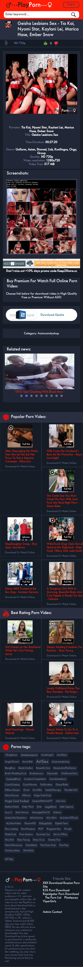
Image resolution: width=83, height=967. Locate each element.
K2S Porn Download (56, 890)
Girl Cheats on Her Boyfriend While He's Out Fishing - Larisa (22, 650)
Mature (57, 812)
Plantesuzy (71, 897)
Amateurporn (29, 755)
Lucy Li (8, 812)
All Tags (9, 859)
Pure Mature (26, 834)
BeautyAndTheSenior (65, 768)
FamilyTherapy (53, 790)
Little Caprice (66, 807)
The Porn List (53, 897)
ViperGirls (49, 901)
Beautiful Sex (43, 768)
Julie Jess (60, 801)
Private (67, 829)
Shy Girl (9, 840)
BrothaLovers (36, 773)
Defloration (46, 784)
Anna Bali (27, 762)
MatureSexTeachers (15, 818)
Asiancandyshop (48, 333)
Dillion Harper (12, 790)
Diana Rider (62, 784)
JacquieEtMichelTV (42, 801)
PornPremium (28, 829)
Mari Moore (22, 812)
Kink (39, 807)
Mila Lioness (36, 818)
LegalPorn (50, 807)
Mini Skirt (51, 818)
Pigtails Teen (61, 823)
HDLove (26, 795)
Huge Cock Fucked (17, 801)
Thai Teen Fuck (48, 845)
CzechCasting (12, 784)
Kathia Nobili (12, 807)
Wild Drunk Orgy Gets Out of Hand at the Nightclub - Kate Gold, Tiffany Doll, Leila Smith (65, 547)
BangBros (10, 768)
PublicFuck (10, 834)
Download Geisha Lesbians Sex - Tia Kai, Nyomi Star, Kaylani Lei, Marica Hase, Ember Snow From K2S (58, 317)
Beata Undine (26, 768)
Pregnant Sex (54, 829)
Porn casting (11, 829)
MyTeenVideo (13, 823)
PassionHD (30, 823)
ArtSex (42, 762)
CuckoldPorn (13, 779)
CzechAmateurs (57, 779)
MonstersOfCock (69, 818)
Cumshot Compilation (35, 779)
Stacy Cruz (39, 840)
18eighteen (11, 755)
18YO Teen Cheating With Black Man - (39, 391)
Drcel (26, 790)
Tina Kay (64, 845)
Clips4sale (52, 773)
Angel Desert (12, 762)
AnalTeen (62, 755)
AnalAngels (47, 755)
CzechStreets (30, 784)
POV (40, 829)
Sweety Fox (54, 840)
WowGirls (28, 850)
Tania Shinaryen (13, 845)
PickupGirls (45, 823)
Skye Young (23, 840)
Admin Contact (52, 912)
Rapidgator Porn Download (61, 894)
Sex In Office (60, 834)
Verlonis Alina (12, 850)
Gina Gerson (12, 795)
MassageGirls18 (41, 812)
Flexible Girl (70, 790)
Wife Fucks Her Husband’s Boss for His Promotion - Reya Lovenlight (64, 454)
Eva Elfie (37, 790)
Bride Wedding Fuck (15, 773)
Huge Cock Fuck (42, 795)
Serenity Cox (43, 834)
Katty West (27, 807)
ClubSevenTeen (69, 773)
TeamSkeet (31, 845)
